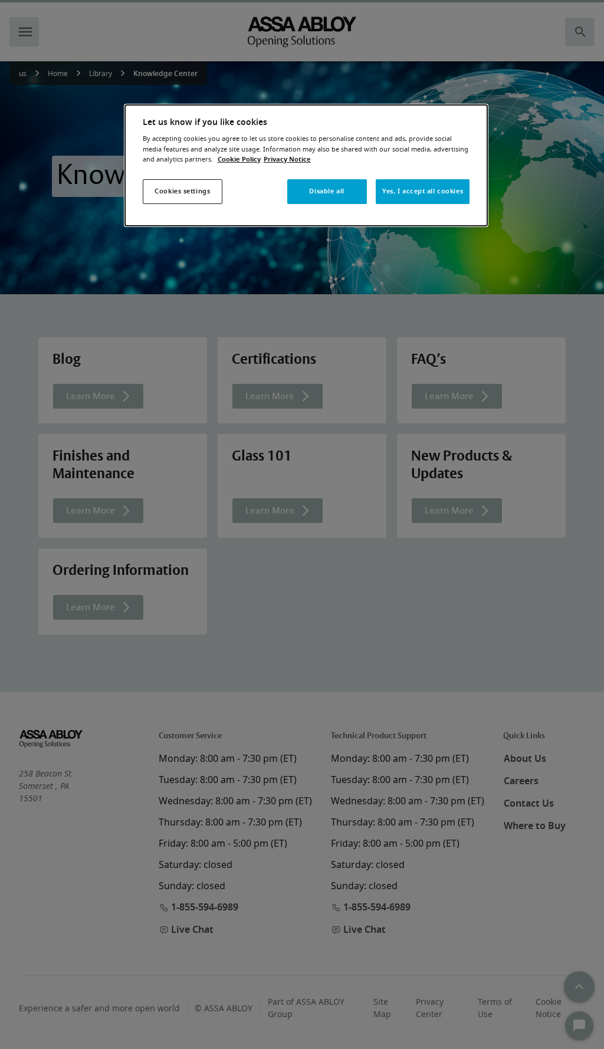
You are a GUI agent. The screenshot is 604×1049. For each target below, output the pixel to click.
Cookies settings (182, 191)
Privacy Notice (287, 159)
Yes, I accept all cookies (422, 191)
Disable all (326, 191)
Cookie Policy (239, 159)
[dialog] (306, 165)
